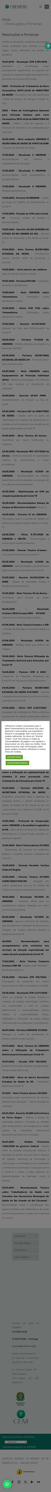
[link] (7, 1484)
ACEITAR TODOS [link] (14, 757)
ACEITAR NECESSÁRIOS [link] (17, 763)
